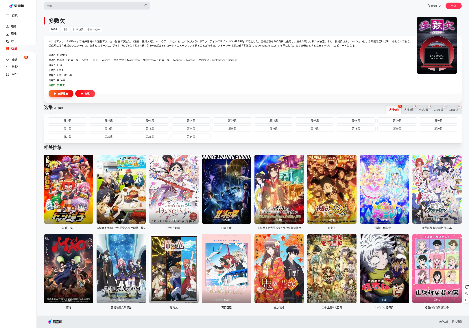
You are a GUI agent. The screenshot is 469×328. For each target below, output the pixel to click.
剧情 (89, 29)
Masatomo (133, 60)
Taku (95, 60)
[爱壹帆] (16, 6)
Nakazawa (149, 60)
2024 (54, 29)
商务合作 (443, 321)
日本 (65, 29)
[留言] (466, 300)
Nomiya (190, 60)
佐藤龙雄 (62, 54)
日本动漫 (78, 29)
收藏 (87, 93)
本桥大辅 (204, 60)
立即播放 (63, 93)
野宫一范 (73, 60)
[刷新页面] (466, 286)
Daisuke (232, 60)
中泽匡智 (119, 60)
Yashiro (106, 60)
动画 (97, 29)
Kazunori (178, 60)
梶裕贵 (61, 60)
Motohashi (218, 60)
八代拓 (85, 60)
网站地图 (457, 321)
